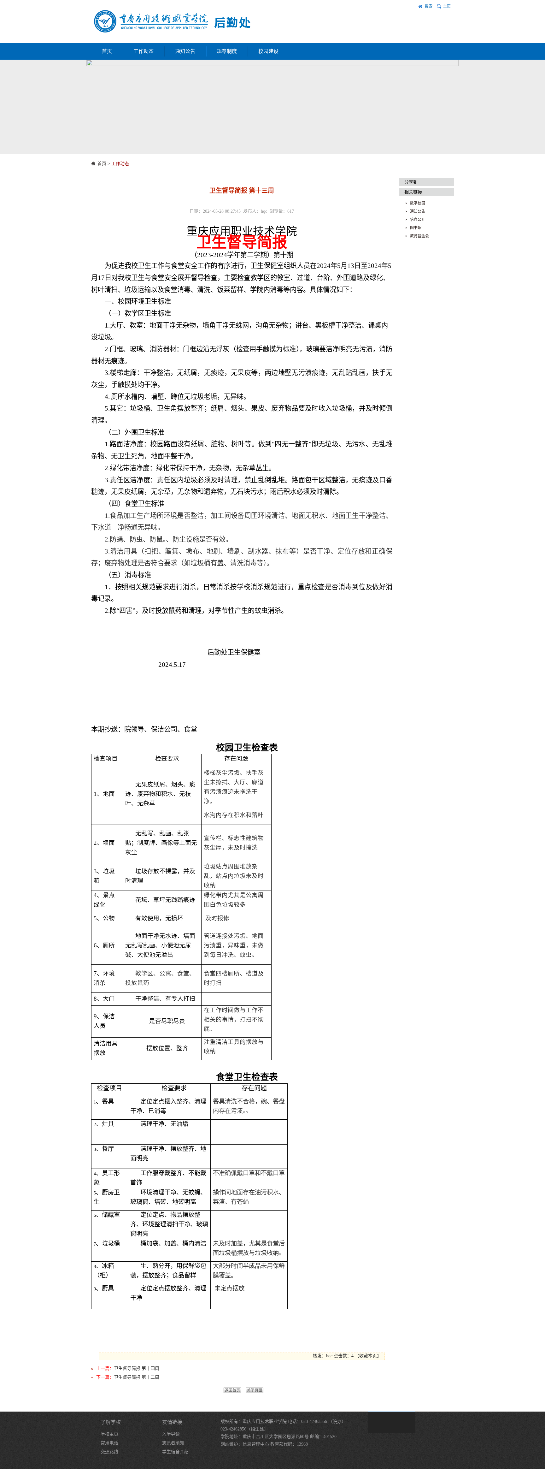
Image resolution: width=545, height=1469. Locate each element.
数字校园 (417, 203)
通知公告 (185, 51)
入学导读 (171, 1434)
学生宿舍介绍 (175, 1451)
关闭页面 (254, 1390)
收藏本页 (368, 1355)
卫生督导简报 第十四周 (136, 1368)
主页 (447, 6)
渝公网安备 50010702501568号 (249, 1451)
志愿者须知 (173, 1443)
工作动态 (143, 51)
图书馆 (415, 228)
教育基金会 (419, 236)
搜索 (428, 6)
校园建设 (268, 51)
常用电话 (109, 1443)
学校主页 (109, 1434)
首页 (107, 51)
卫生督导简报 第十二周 (136, 1377)
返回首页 (232, 1390)
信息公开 (417, 219)
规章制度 (227, 51)
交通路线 (109, 1451)
